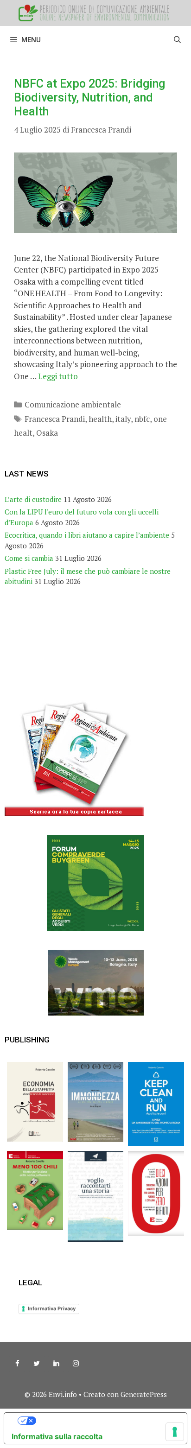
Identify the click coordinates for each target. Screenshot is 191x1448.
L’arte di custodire (33, 499)
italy (123, 418)
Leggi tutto (58, 376)
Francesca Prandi (55, 418)
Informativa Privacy (52, 1308)
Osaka (47, 432)
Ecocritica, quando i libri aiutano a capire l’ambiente (87, 535)
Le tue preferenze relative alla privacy (104, 1420)
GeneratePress (144, 1394)
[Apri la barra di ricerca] (177, 40)
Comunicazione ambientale (73, 404)
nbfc (142, 418)
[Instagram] (75, 1364)
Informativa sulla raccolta (57, 1436)
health (100, 418)
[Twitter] (37, 1364)
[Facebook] (17, 1364)
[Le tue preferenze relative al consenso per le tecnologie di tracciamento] (175, 1432)
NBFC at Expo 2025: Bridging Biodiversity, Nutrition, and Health (89, 97)
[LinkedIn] (56, 1364)
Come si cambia (29, 558)
